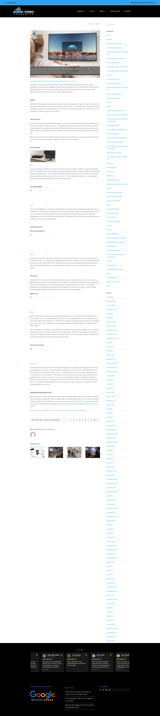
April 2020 (110, 463)
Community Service (113, 79)
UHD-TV (109, 261)
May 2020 (110, 459)
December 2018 (112, 508)
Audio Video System (113, 63)
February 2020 (111, 471)
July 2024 (109, 313)
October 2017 (111, 554)
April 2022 (110, 388)
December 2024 (112, 309)
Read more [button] (36, 669)
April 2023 (110, 351)
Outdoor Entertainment (114, 196)
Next (97, 24)
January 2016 (111, 583)
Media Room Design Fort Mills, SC (117, 184)
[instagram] (103, 689)
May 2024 (110, 318)
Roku (31, 254)
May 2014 (110, 616)
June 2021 (110, 413)
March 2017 (110, 579)
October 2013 (111, 637)
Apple (32, 312)
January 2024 (111, 326)
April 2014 (110, 620)
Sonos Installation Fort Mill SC (116, 238)
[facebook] (100, 689)
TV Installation (111, 246)
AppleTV (109, 39)
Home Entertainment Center (116, 111)
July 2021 (109, 409)
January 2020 (111, 475)
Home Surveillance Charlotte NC (117, 138)
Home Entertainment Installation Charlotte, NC (117, 120)
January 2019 (111, 504)
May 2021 (110, 417)
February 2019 (111, 500)
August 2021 (111, 405)
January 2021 (111, 425)
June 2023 (110, 347)
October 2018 (111, 512)
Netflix (109, 188)
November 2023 (112, 334)
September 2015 (112, 591)
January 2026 (111, 305)
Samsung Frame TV (113, 209)
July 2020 (109, 450)
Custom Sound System (114, 94)
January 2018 (111, 541)
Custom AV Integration (114, 83)
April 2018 (110, 533)
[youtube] (106, 689)
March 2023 (110, 355)
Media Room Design (113, 180)
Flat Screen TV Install (113, 98)
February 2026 (111, 301)
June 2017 (110, 570)
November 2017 (112, 550)
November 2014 (112, 599)
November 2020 (112, 434)
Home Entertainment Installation (117, 115)
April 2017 (110, 574)
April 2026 (110, 297)
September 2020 (112, 442)
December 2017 (112, 546)
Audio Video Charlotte (82, 401)
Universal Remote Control (115, 269)
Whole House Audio (113, 282)
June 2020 (110, 454)
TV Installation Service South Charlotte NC (116, 256)
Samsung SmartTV (113, 213)
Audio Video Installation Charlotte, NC (117, 53)
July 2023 (109, 343)
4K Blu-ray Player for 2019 (60, 176)
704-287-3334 (89, 404)
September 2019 (112, 492)
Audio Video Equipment (58, 410)
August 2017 (111, 562)
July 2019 (109, 496)
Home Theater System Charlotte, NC (117, 158)
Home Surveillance (113, 134)
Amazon (32, 363)
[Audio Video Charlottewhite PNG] (23, 7)
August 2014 (111, 604)
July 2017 (109, 566)
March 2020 (110, 467)
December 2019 (112, 479)
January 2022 (111, 396)
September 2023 (112, 338)
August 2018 (111, 521)
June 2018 (110, 529)
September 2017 (112, 558)
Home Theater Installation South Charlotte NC (117, 147)
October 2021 (111, 401)
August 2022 (111, 376)
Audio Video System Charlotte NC (117, 67)
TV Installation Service (114, 250)
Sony (31, 165)
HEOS (108, 106)
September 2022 (112, 371)
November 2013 (112, 633)
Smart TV (110, 225)
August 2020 (111, 446)
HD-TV (109, 102)
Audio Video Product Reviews (116, 58)
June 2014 (110, 612)
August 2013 (111, 641)
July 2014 (109, 608)
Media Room (111, 176)
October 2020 (111, 438)
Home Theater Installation (71, 410)
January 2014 (111, 624)
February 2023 (111, 359)
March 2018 (110, 537)
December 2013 (112, 628)
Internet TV (110, 172)
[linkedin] (109, 689)
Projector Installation (113, 201)
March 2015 (110, 595)
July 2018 (109, 525)
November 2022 (112, 367)
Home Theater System (114, 153)
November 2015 (112, 587)
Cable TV (109, 75)
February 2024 (111, 322)
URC (108, 273)
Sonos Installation (112, 234)
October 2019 (111, 488)
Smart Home (111, 217)
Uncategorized (111, 265)
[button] (128, 662)
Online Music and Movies (115, 192)
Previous (91, 24)
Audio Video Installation (114, 48)
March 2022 (110, 392)
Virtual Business (112, 278)
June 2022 (110, 380)
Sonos (109, 230)
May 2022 (110, 384)
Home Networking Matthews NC (117, 130)
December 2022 (112, 363)
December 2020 (112, 430)
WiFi (108, 286)
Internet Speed (111, 167)
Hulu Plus (110, 163)
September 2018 (112, 516)
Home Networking (112, 125)
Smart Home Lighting (113, 221)
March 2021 (110, 421)
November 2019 (112, 483)
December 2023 (112, 330)
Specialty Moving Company (115, 242)
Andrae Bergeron (36, 410)
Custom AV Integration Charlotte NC (117, 89)
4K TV (108, 35)
